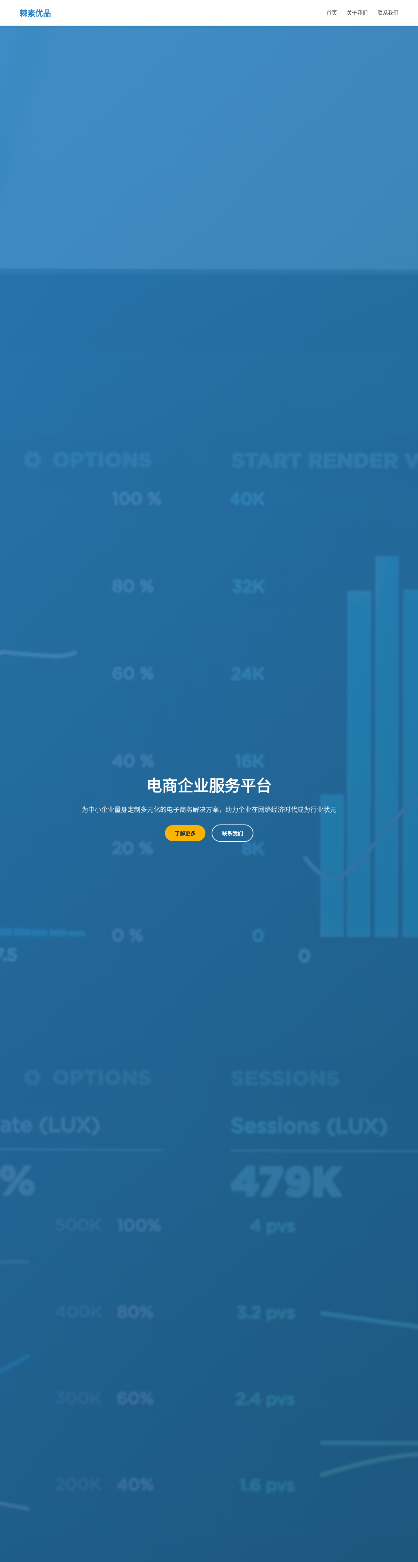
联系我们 (388, 12)
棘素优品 (35, 12)
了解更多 (185, 833)
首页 (332, 12)
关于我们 (357, 12)
